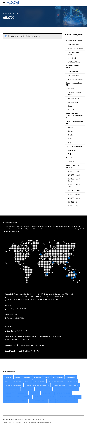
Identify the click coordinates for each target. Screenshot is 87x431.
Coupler (70, 135)
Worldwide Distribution (44, 423)
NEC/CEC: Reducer (74, 198)
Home (5, 13)
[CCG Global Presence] (43, 261)
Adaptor (70, 127)
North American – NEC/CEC (72, 166)
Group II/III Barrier (73, 98)
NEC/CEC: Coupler (74, 194)
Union (70, 139)
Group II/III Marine (73, 102)
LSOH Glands (72, 58)
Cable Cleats (70, 158)
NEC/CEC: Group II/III (74, 175)
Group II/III (71, 89)
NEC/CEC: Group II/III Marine (74, 186)
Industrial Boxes (73, 71)
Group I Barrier (72, 110)
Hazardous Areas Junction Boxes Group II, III (74, 116)
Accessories (72, 150)
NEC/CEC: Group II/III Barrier (74, 180)
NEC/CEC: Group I (73, 171)
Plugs (70, 142)
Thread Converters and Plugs (74, 122)
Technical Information (29, 423)
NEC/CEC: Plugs (73, 206)
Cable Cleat (71, 161)
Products (18, 423)
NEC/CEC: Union (73, 202)
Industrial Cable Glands (74, 41)
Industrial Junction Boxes (72, 67)
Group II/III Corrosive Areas (74, 94)
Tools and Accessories (74, 146)
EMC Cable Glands (74, 62)
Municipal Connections (75, 79)
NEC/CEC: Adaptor (74, 190)
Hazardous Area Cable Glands (74, 84)
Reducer (70, 131)
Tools (69, 154)
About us (11, 423)
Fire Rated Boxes (73, 75)
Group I (70, 106)
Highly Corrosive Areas (75, 48)
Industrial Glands (73, 44)
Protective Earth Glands (73, 53)
